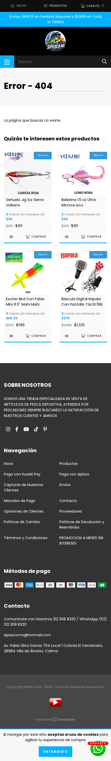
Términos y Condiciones (25, 537)
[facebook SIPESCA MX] (16, 429)
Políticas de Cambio (22, 521)
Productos (68, 463)
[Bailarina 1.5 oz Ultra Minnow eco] (67, 236)
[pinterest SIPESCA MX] (45, 429)
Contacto (68, 500)
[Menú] (7, 61)
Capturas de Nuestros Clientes (23, 487)
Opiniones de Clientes (23, 511)
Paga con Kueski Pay (22, 474)
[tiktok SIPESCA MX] (36, 429)
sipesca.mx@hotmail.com (27, 635)
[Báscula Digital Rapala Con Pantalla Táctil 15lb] (67, 336)
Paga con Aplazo (74, 474)
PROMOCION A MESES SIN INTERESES (81, 540)
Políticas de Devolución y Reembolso (81, 524)
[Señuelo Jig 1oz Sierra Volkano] (12, 236)
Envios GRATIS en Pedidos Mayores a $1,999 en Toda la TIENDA (55, 19)
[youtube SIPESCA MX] (26, 429)
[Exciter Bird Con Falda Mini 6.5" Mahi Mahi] (12, 336)
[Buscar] (104, 61)
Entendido (55, 751)
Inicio (8, 463)
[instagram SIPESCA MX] (8, 429)
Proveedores (70, 511)
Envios (64, 484)
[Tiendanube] (55, 720)
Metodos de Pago (19, 500)
